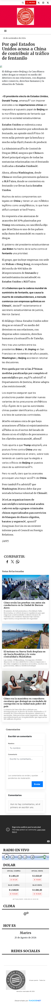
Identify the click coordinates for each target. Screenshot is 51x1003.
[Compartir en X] (12, 562)
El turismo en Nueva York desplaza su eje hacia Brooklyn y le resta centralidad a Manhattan (24, 654)
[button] (23, 2)
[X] (38, 2)
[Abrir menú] (5, 31)
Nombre (11, 743)
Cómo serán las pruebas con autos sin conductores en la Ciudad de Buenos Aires (24, 605)
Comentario (12, 754)
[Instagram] (43, 2)
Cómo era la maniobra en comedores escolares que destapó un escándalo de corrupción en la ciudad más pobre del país (25, 702)
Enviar (37, 784)
